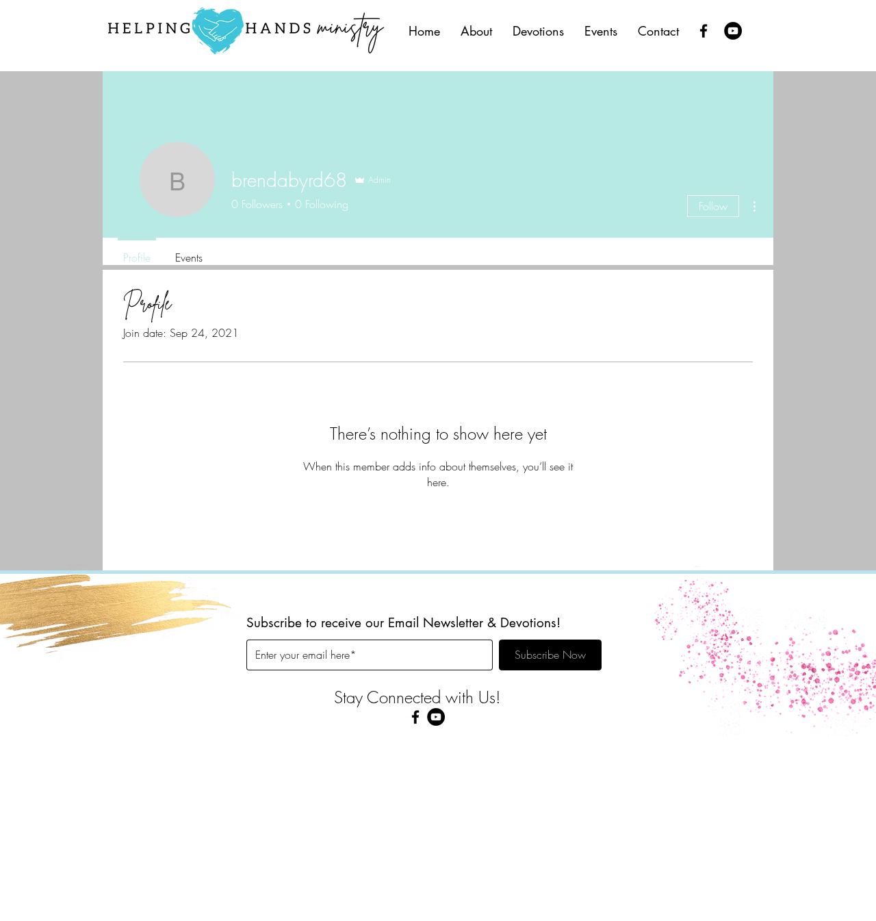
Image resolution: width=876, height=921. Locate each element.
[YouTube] (733, 31)
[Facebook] (703, 31)
